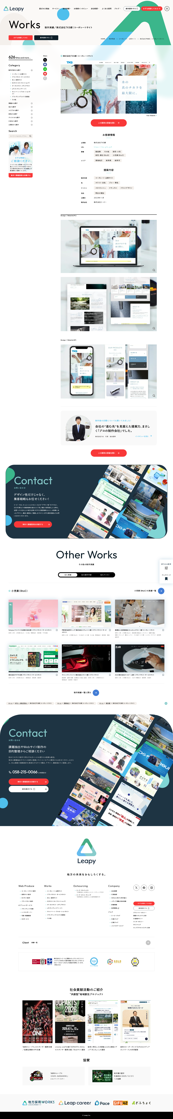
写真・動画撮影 (26, 915)
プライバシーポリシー (139, 912)
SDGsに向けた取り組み (119, 898)
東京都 (108, 703)
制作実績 (66, 8)
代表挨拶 (114, 894)
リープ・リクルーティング (88, 896)
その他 (14, 99)
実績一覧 (30, 942)
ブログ (116, 8)
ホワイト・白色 (101, 183)
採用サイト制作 (26, 894)
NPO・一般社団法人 (21, 703)
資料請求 (131, 8)
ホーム (10, 703)
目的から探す (13, 114)
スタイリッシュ (101, 188)
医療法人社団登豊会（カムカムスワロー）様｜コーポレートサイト (134, 630)
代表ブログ (114, 919)
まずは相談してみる (150, 8)
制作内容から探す (15, 70)
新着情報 (114, 904)
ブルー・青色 (113, 183)
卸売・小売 (117, 151)
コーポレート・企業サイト (127, 39)
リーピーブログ (115, 915)
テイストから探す (14, 117)
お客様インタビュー (81, 8)
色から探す (12, 107)
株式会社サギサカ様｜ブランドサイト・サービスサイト (25, 675)
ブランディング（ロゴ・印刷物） (21, 96)
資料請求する (27, 789)
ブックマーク (166, 575)
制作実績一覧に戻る (82, 692)
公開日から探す (14, 124)
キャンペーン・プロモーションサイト (21, 92)
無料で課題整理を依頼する (33, 524)
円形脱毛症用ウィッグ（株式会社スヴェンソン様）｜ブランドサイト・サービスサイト (84, 631)
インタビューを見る (142, 436)
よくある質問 (107, 8)
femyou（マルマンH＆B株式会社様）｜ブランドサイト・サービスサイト (30, 630)
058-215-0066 (25, 771)
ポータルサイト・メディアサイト (21, 86)
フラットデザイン (126, 188)
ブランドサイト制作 (27, 901)
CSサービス (25, 919)
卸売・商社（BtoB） (102, 155)
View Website (150, 115)
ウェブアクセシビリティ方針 (141, 927)
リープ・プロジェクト (90, 891)
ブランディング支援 (28, 909)
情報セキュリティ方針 (140, 915)
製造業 (98, 151)
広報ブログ (114, 922)
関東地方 (67, 703)
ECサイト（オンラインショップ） (21, 83)
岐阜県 (108, 160)
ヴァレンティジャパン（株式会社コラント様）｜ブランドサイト (80, 675)
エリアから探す (14, 110)
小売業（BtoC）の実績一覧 (145, 591)
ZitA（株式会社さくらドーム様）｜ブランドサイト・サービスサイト (134, 675)
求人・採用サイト (17, 80)
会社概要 (94, 8)
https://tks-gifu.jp (102, 147)
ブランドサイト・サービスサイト (21, 77)
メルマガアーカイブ (117, 926)
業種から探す (13, 103)
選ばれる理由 (44, 8)
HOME (103, 39)
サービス (55, 8)
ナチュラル (113, 188)
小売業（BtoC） (118, 155)
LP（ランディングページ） (19, 89)
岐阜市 (117, 160)
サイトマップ (137, 924)
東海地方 (99, 160)
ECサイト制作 (26, 898)
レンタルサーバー (27, 912)
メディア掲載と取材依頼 (118, 901)
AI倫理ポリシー (138, 918)
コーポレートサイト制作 (29, 891)
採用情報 (114, 908)
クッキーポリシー (138, 921)
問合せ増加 (100, 193)
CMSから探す (13, 121)
